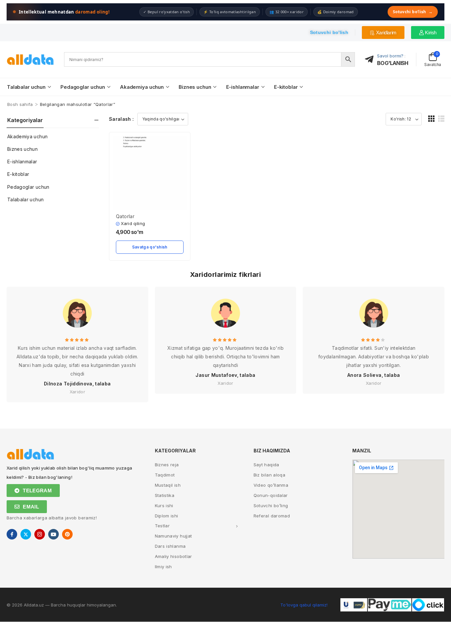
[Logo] (30, 59)
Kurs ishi (164, 505)
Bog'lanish (392, 63)
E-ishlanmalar (242, 87)
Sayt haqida (266, 464)
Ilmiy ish (163, 566)
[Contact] (371, 59)
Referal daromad (272, 515)
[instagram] (39, 534)
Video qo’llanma (271, 485)
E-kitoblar (286, 87)
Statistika (165, 495)
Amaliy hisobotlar (173, 556)
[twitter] (25, 534)
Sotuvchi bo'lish (413, 12)
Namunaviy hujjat (173, 536)
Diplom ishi (166, 515)
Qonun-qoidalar (271, 495)
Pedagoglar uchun (82, 87)
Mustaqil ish (168, 485)
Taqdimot (165, 474)
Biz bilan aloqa (269, 474)
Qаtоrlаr (125, 216)
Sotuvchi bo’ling (271, 505)
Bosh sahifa (20, 104)
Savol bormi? (390, 55)
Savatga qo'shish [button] (149, 247)
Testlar (162, 525)
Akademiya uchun (142, 87)
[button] (431, 118)
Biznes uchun (195, 87)
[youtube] (53, 534)
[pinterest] (67, 534)
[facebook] (12, 534)
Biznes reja (167, 464)
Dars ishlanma (170, 546)
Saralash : (121, 119)
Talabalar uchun (26, 87)
